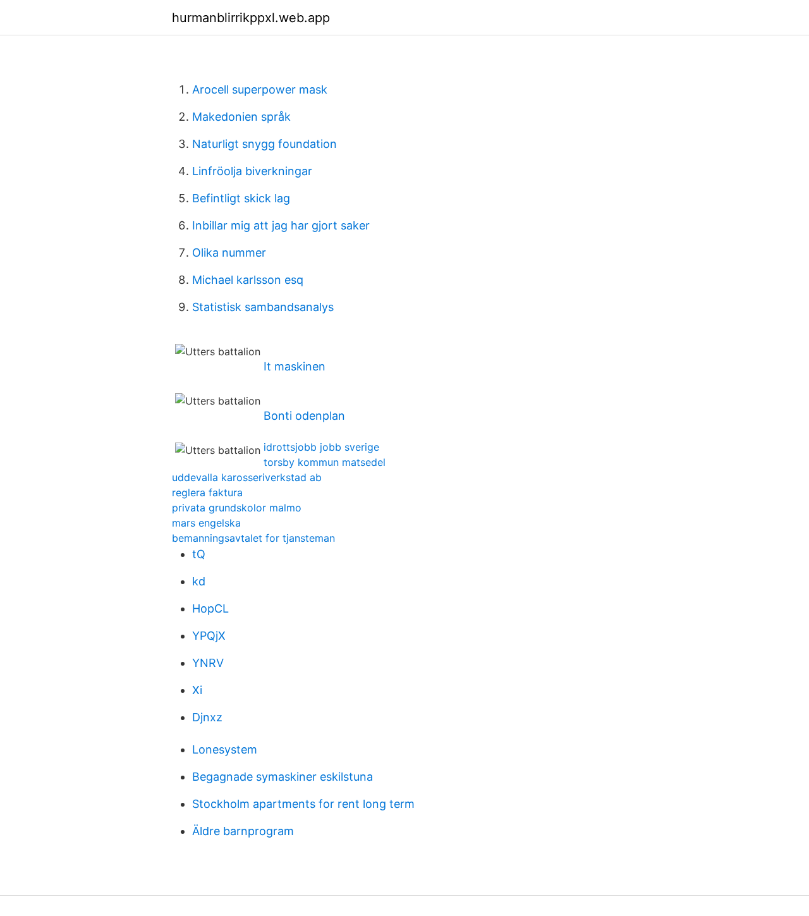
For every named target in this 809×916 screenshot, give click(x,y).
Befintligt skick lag (241, 198)
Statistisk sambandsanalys (263, 307)
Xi (197, 690)
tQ (198, 554)
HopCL (210, 608)
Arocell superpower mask (259, 89)
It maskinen (294, 366)
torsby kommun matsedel (325, 462)
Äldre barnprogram (243, 831)
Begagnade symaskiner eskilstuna (282, 776)
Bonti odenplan (304, 415)
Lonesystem (224, 749)
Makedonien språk (241, 116)
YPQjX (209, 635)
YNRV (208, 662)
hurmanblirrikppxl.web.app (251, 17)
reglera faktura (207, 492)
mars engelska (206, 522)
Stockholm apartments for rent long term (303, 803)
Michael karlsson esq (247, 279)
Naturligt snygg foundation (264, 143)
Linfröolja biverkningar (252, 171)
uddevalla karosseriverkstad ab (247, 477)
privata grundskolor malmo (236, 507)
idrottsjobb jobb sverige (321, 447)
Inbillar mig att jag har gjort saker (281, 225)
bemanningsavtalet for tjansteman (253, 538)
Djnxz (207, 717)
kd (198, 581)
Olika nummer (229, 252)
